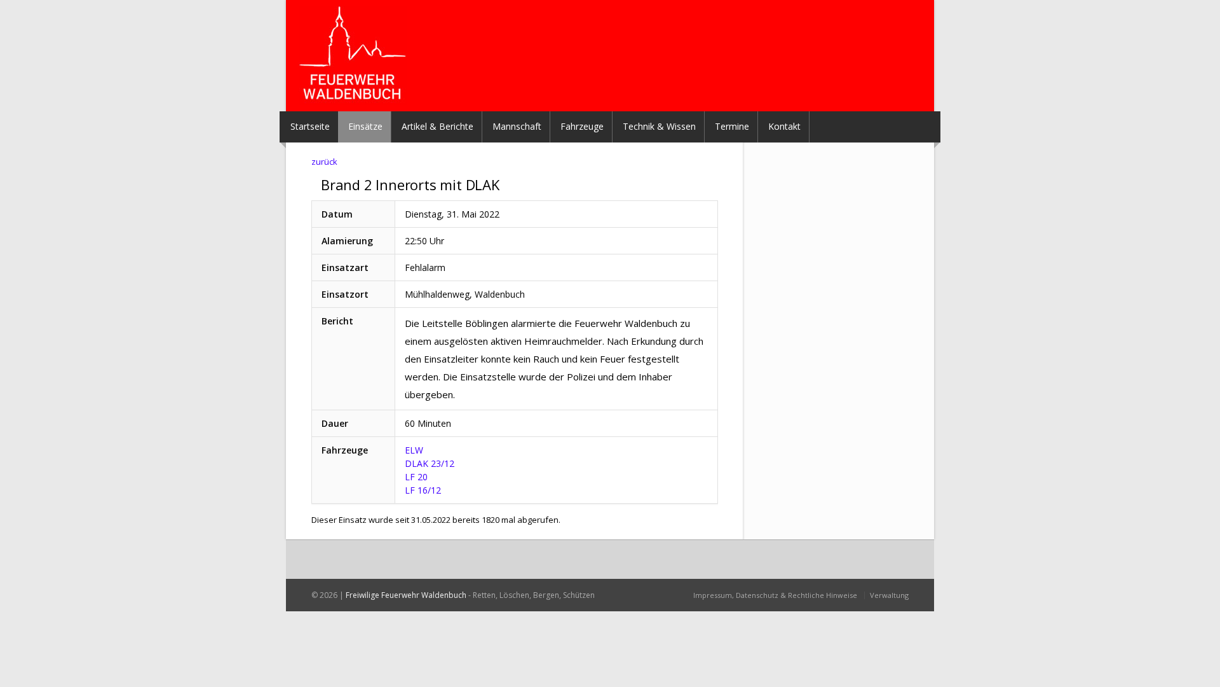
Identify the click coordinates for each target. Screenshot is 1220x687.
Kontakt (784, 126)
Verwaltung (889, 595)
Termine (732, 126)
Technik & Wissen (659, 126)
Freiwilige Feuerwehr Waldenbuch (406, 595)
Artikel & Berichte (437, 126)
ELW (414, 450)
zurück (324, 161)
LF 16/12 (423, 490)
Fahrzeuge (582, 126)
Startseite (310, 126)
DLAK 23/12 (429, 463)
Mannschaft (516, 126)
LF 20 (416, 477)
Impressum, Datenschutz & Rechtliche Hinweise (775, 595)
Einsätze (365, 126)
